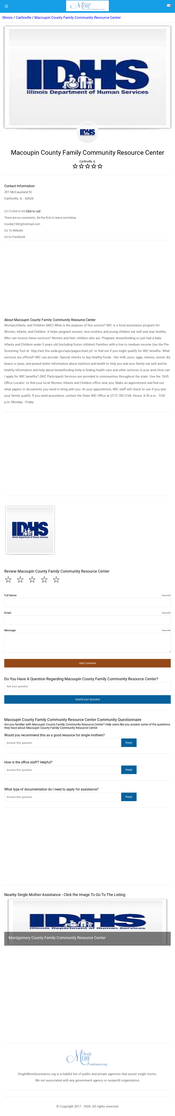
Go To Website (13, 230)
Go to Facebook (14, 237)
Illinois (7, 17)
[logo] (87, 5)
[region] (87, 281)
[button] (30, 530)
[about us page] (168, 6)
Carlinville (23, 17)
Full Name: (87, 595)
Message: (87, 630)
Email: (87, 612)
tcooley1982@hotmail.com (22, 224)
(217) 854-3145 (22, 211)
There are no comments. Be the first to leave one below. (40, 217)
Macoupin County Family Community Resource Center (77, 17)
